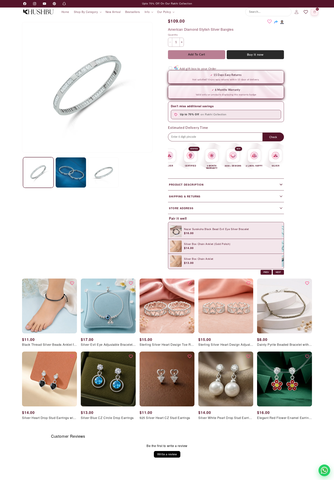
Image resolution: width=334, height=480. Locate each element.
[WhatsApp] (282, 22)
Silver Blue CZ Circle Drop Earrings (107, 418)
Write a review (167, 454)
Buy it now (255, 54)
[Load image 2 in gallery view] (70, 172)
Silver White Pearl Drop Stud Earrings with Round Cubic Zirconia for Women (225, 418)
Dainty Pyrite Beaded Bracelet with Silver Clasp (284, 345)
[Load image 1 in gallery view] (38, 172)
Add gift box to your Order (198, 68)
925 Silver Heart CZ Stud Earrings (165, 418)
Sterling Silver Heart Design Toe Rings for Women (167, 345)
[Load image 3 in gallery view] (103, 172)
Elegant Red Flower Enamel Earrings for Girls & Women (284, 418)
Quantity (173, 35)
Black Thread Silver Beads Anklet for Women (49, 345)
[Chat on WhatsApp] (324, 470)
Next (278, 272)
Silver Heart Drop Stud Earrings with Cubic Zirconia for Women (49, 418)
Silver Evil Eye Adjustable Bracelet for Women (108, 345)
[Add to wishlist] (269, 21)
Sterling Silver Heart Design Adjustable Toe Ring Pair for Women (225, 345)
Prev (266, 272)
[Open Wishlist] (306, 12)
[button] (87, 12)
